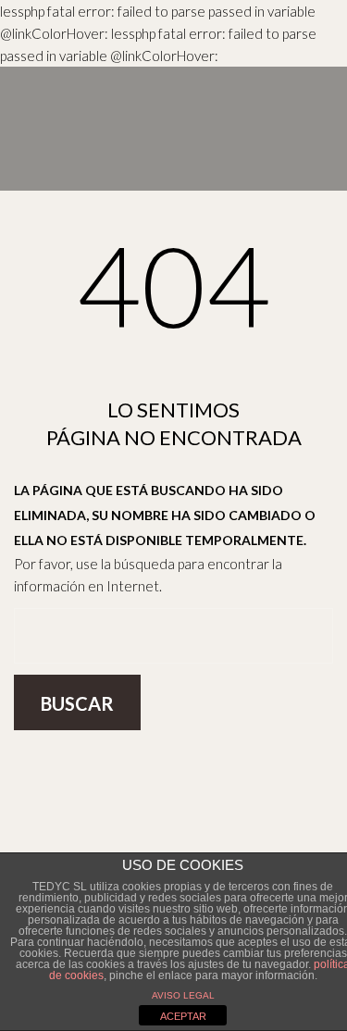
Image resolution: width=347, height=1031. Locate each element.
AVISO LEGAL (183, 995)
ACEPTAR (183, 1016)
